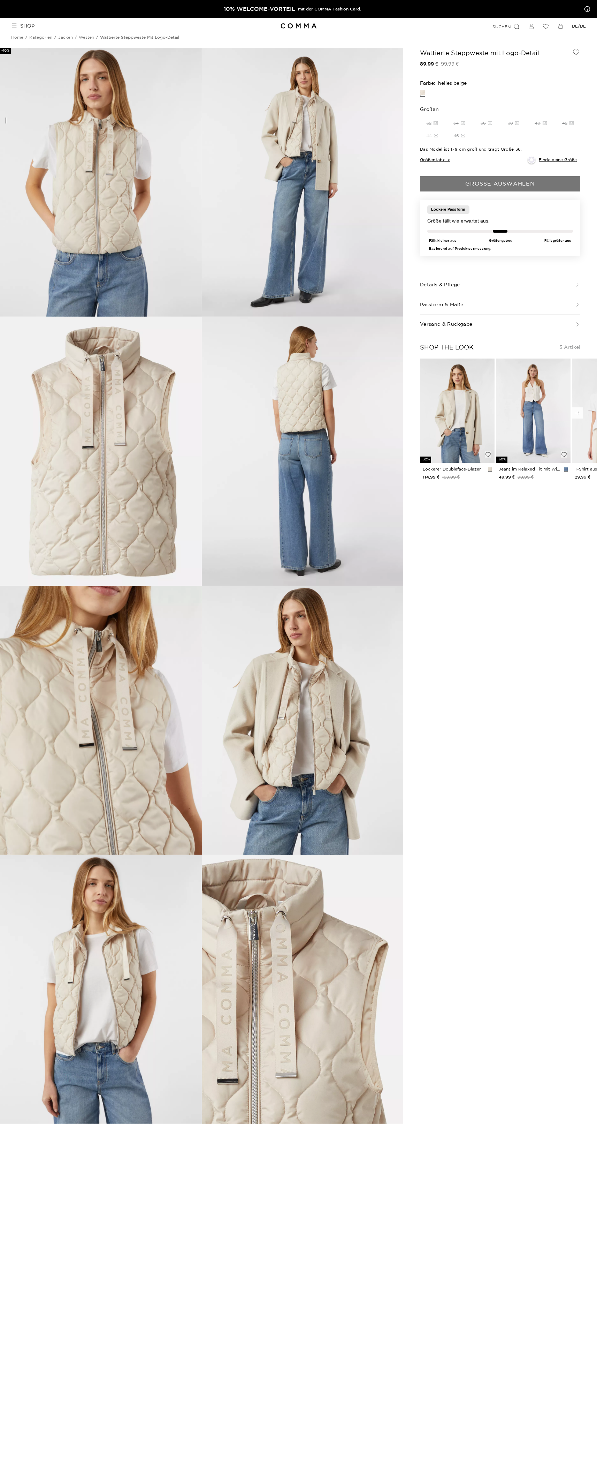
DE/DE (579, 26)
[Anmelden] (531, 26)
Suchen (501, 26)
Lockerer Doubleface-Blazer (452, 469)
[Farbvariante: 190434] (490, 469)
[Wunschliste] (546, 26)
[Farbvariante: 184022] (566, 469)
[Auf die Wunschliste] (576, 52)
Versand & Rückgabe (446, 324)
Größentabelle (435, 159)
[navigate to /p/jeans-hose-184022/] (533, 411)
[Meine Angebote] (585, 9)
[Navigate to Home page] (298, 26)
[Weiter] (577, 413)
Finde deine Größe (558, 159)
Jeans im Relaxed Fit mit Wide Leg (530, 469)
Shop (27, 26)
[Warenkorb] (560, 26)
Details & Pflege (440, 284)
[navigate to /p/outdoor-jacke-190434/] (457, 411)
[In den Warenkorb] (488, 442)
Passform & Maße (441, 304)
